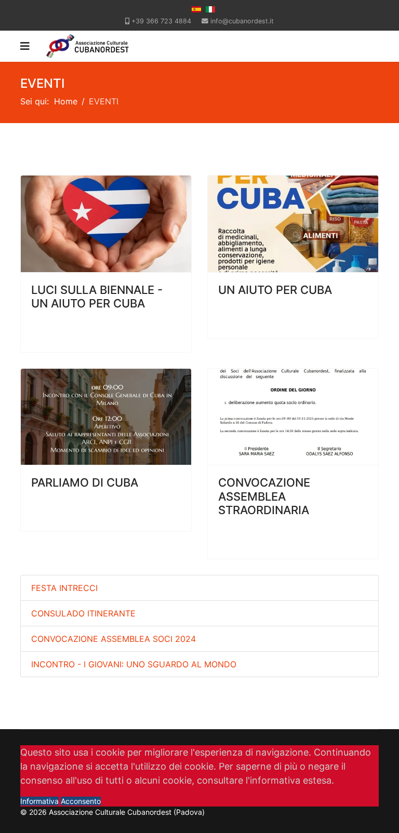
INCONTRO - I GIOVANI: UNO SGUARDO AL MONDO (133, 664)
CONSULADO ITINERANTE (83, 613)
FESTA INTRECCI (64, 588)
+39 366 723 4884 (161, 21)
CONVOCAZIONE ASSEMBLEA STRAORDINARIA (264, 496)
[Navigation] (25, 46)
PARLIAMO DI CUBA (84, 482)
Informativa (39, 801)
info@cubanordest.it (242, 21)
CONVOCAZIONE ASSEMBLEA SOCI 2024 (113, 639)
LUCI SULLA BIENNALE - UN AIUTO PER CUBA (97, 296)
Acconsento (81, 801)
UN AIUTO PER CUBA (275, 290)
